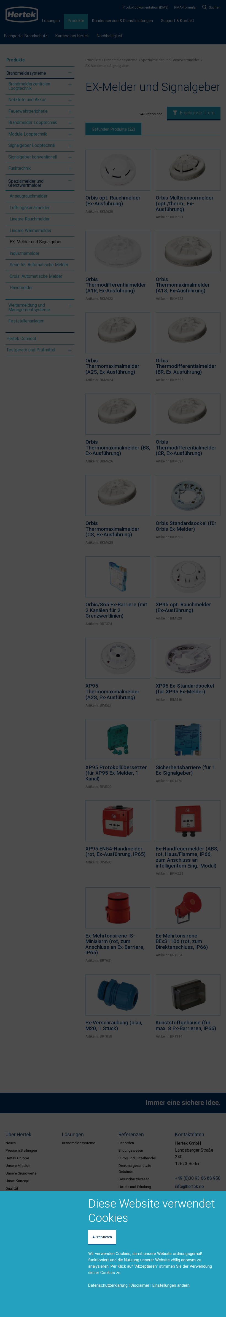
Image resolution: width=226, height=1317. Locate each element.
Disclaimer (140, 1285)
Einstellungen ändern (171, 1285)
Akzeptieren (102, 1237)
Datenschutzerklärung (108, 1285)
